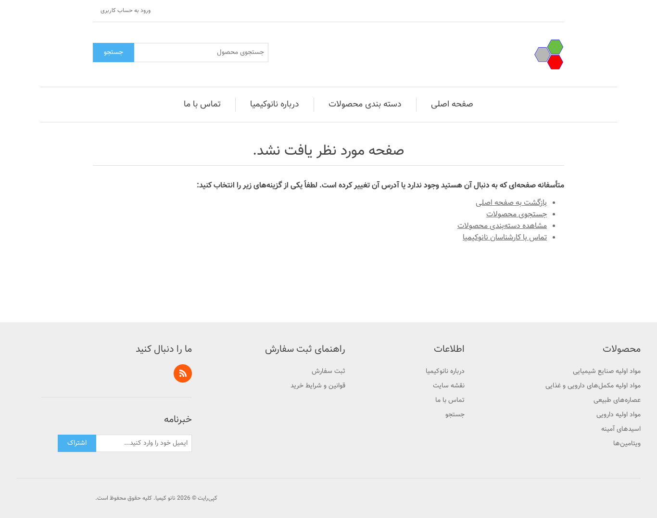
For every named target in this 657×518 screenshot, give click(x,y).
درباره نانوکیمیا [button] (274, 104)
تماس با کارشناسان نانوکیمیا (505, 238)
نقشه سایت (449, 386)
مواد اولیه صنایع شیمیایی (607, 371)
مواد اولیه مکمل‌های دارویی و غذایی (593, 386)
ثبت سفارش (328, 371)
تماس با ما (450, 400)
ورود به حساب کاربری (126, 10)
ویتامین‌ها (627, 444)
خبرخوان (183, 373)
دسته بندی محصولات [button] (365, 104)
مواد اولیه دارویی (618, 415)
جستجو (113, 52)
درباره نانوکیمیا (445, 371)
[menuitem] (452, 104)
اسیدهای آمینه (621, 429)
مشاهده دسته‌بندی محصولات (502, 226)
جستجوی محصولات (516, 215)
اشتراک (77, 443)
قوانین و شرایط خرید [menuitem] (318, 386)
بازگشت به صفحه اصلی (511, 203)
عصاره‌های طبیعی (617, 400)
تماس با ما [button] (202, 104)
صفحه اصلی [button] (452, 104)
